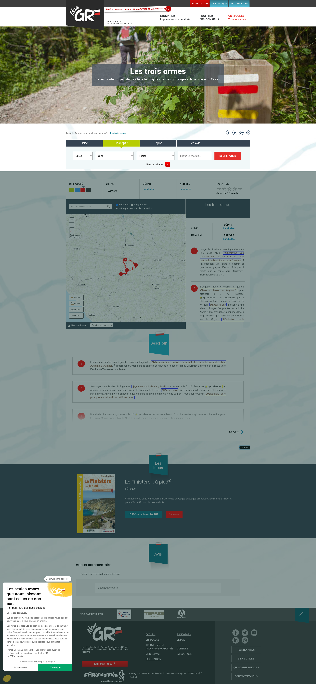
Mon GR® (85, 15)
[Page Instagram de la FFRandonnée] (245, 640)
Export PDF (75, 316)
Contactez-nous (246, 676)
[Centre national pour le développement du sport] (118, 614)
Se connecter (239, 3)
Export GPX (76, 310)
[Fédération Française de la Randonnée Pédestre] (104, 676)
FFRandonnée (150, 673)
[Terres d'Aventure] (148, 614)
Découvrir (174, 514)
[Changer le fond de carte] (71, 235)
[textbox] (87, 206)
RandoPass (184, 634)
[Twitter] (245, 632)
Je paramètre (20, 667)
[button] (108, 206)
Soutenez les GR (104, 663)
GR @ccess (152, 639)
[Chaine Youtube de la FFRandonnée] (254, 632)
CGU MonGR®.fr (195, 673)
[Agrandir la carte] (71, 230)
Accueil (69, 133)
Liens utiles (246, 658)
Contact (133, 677)
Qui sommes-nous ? (246, 667)
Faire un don (200, 3)
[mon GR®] (104, 631)
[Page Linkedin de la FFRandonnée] (235, 640)
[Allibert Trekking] (176, 614)
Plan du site (163, 673)
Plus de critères (154, 164)
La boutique (219, 3)
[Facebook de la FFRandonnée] (235, 632)
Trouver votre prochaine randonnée (91, 133)
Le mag (181, 639)
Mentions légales (178, 673)
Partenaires (246, 649)
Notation (222, 183)
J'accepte (55, 667)
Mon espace (153, 653)
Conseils (182, 648)
